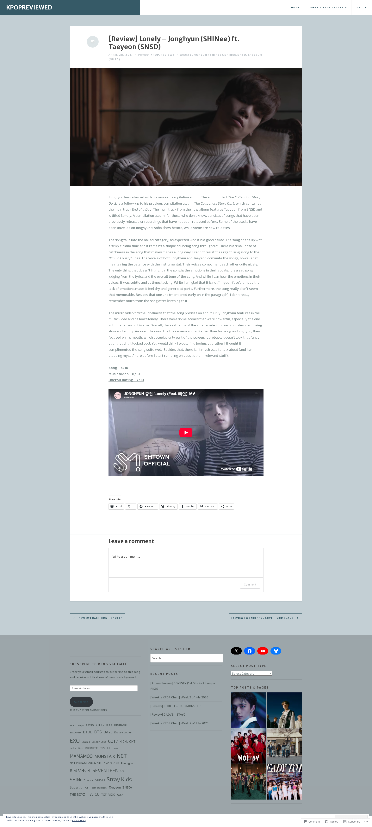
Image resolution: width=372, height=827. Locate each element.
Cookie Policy (79, 820)
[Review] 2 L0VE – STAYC (167, 714)
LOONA (115, 748)
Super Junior (79, 787)
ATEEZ (100, 725)
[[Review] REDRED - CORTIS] (284, 746)
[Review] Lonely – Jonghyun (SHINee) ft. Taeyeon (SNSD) (173, 43)
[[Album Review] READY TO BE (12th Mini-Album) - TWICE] (284, 782)
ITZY (103, 748)
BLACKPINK (75, 732)
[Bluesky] (275, 651)
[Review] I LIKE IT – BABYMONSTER (175, 706)
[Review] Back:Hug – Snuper (100, 617)
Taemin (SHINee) (98, 787)
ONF (116, 763)
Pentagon (127, 763)
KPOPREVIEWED (29, 7)
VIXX (111, 794)
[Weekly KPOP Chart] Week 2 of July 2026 (179, 723)
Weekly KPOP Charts (327, 7)
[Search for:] (186, 658)
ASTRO (90, 725)
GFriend (86, 741)
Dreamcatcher (123, 732)
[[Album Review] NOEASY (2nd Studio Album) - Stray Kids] (248, 746)
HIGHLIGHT (127, 741)
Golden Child (99, 741)
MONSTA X (104, 756)
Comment (250, 584)
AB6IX (73, 725)
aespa (81, 725)
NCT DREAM (78, 763)
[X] (236, 651)
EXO (75, 740)
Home (295, 7)
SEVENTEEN (105, 770)
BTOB (87, 732)
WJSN (119, 794)
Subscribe (81, 701)
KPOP (155, 54)
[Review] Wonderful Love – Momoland (262, 617)
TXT (104, 794)
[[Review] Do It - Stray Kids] (248, 710)
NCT (122, 755)
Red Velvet (80, 770)
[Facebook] (249, 651)
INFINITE (91, 748)
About (362, 7)
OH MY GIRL (95, 763)
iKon (80, 748)
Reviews (167, 54)
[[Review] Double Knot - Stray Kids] (284, 710)
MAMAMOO (81, 756)
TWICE (93, 793)
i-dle (73, 748)
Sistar (90, 780)
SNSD (241, 54)
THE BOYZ (77, 794)
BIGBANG (120, 725)
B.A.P (109, 725)
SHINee (230, 54)
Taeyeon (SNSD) (120, 787)
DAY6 (108, 732)
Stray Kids (119, 779)
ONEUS (108, 763)
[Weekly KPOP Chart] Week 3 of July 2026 (179, 697)
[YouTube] (262, 651)
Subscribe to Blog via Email (99, 664)
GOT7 (113, 741)
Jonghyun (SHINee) (206, 54)
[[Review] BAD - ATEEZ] (248, 782)
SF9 (122, 771)
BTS (98, 731)
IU (108, 748)
